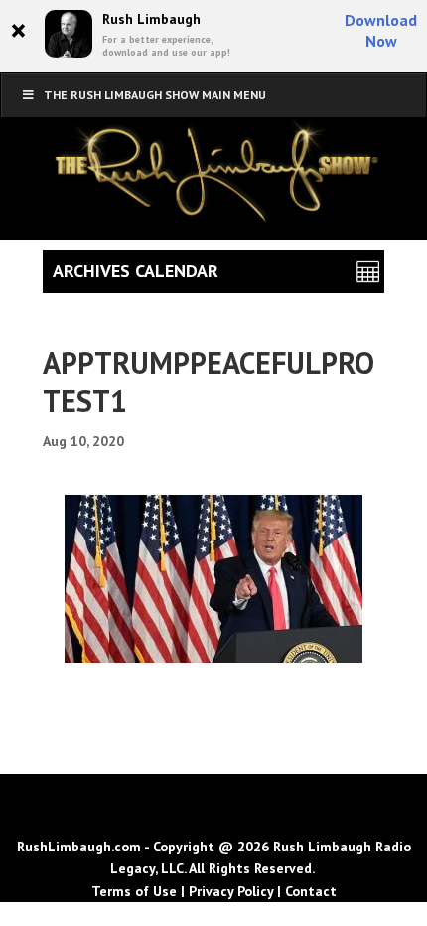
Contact (311, 891)
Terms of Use (134, 891)
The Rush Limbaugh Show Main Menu (155, 94)
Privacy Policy (231, 891)
